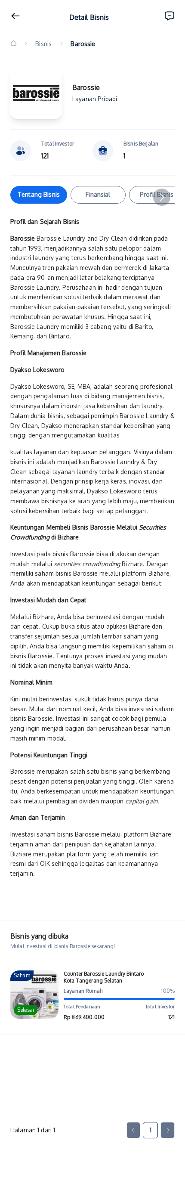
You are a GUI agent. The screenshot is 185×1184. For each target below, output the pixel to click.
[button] (161, 197)
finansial (98, 194)
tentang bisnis (39, 194)
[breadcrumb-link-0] (13, 43)
